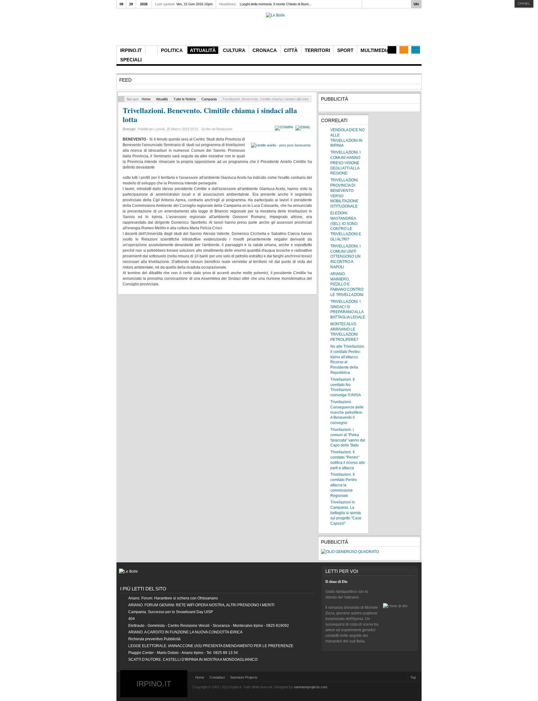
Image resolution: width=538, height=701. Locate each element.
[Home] (151, 50)
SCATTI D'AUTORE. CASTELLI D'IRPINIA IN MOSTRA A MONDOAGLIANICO (192, 659)
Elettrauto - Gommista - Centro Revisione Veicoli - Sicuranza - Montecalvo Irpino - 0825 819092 (208, 625)
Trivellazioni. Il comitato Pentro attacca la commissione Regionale (343, 485)
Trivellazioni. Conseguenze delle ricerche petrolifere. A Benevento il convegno (347, 412)
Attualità (162, 99)
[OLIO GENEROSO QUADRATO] (350, 552)
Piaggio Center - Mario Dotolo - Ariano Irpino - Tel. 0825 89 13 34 (183, 653)
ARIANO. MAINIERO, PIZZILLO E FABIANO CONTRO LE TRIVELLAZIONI (346, 284)
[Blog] (392, 50)
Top (413, 677)
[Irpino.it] (151, 28)
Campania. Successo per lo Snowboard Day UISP (170, 612)
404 (131, 619)
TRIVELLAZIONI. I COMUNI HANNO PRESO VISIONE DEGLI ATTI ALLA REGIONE (345, 162)
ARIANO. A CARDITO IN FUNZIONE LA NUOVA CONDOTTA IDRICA (185, 632)
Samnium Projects (243, 677)
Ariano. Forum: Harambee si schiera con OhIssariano (173, 598)
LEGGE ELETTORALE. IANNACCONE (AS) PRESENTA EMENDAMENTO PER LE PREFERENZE (210, 646)
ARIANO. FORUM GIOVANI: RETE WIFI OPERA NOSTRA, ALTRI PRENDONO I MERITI (201, 605)
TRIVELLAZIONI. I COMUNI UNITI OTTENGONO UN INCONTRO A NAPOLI (345, 256)
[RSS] (403, 50)
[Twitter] (415, 50)
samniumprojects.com (310, 687)
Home (146, 99)
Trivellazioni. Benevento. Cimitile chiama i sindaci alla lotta (210, 115)
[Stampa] (285, 127)
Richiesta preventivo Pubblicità (154, 639)
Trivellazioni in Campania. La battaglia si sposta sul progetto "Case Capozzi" (345, 512)
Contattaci (217, 677)
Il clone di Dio (336, 581)
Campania (209, 99)
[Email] (303, 127)
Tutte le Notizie (184, 99)
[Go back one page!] (121, 99)
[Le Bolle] (275, 15)
